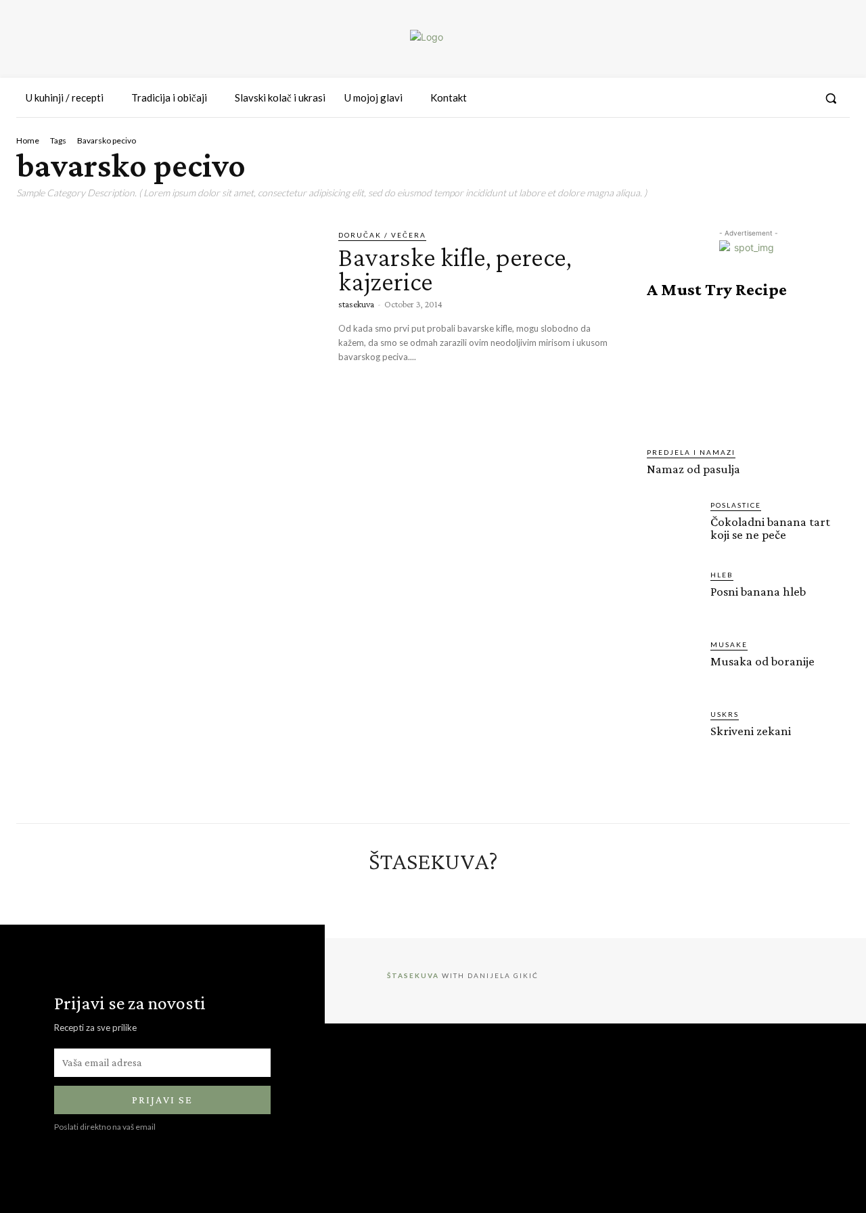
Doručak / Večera (382, 235)
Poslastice (735, 505)
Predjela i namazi (691, 452)
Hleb (721, 575)
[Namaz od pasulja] (748, 373)
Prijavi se (162, 1099)
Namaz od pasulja (693, 469)
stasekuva (356, 304)
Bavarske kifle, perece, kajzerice (455, 269)
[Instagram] (750, 98)
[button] (831, 98)
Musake (729, 644)
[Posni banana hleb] (673, 595)
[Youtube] (800, 98)
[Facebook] (726, 98)
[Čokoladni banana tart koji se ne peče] (673, 526)
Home (27, 140)
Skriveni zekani (750, 731)
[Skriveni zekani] (673, 735)
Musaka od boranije (762, 661)
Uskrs (724, 714)
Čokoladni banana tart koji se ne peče (770, 528)
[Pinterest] (774, 98)
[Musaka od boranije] (673, 665)
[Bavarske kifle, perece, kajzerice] (167, 316)
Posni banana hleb (758, 591)
